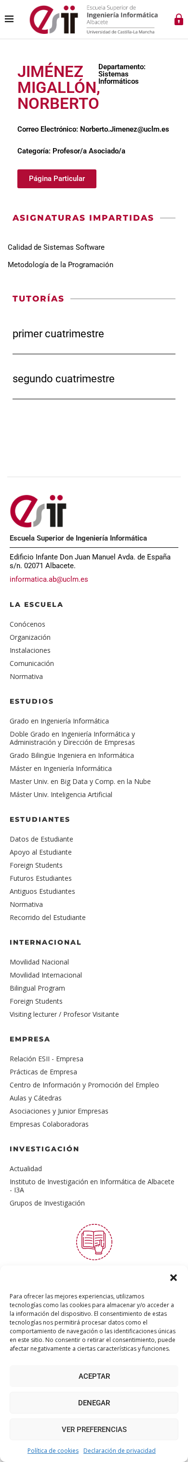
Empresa (30, 1039)
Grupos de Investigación (47, 1203)
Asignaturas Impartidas (83, 218)
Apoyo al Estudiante (41, 852)
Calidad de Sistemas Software (56, 247)
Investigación (45, 1148)
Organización (30, 637)
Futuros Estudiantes (41, 878)
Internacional (46, 942)
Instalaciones (30, 650)
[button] (173, 1277)
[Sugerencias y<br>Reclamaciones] (94, 1242)
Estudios (32, 701)
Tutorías (39, 298)
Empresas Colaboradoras (49, 1124)
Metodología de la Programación (60, 264)
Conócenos (27, 624)
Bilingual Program (37, 988)
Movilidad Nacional (39, 962)
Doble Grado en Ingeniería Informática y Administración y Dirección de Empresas (72, 738)
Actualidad (26, 1168)
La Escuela (37, 604)
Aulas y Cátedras (36, 1098)
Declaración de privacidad (119, 1451)
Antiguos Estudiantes (42, 891)
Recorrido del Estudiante (48, 917)
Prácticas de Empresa (43, 1072)
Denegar (94, 1403)
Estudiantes (40, 819)
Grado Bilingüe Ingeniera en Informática (72, 755)
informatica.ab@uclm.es (49, 579)
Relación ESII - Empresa (46, 1059)
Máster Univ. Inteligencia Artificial (61, 794)
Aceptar (94, 1376)
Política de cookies (53, 1451)
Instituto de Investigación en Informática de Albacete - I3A (92, 1185)
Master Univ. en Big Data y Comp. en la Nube (80, 781)
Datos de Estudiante (41, 839)
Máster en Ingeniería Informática (61, 768)
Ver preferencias (94, 1429)
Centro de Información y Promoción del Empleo (84, 1085)
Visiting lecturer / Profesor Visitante (64, 1014)
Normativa (26, 676)
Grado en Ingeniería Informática (59, 721)
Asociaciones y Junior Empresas (59, 1111)
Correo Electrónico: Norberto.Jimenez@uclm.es (93, 129)
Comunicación (32, 663)
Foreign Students (36, 865)
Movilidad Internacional (46, 975)
